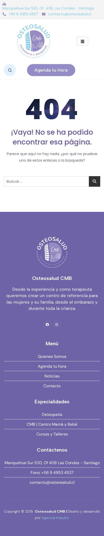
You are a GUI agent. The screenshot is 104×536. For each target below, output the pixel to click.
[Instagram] (57, 324)
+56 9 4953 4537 (23, 14)
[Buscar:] (52, 181)
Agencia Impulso (55, 517)
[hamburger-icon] (82, 41)
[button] (10, 70)
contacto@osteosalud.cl (69, 14)
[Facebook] (47, 324)
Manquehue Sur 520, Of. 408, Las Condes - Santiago (48, 8)
